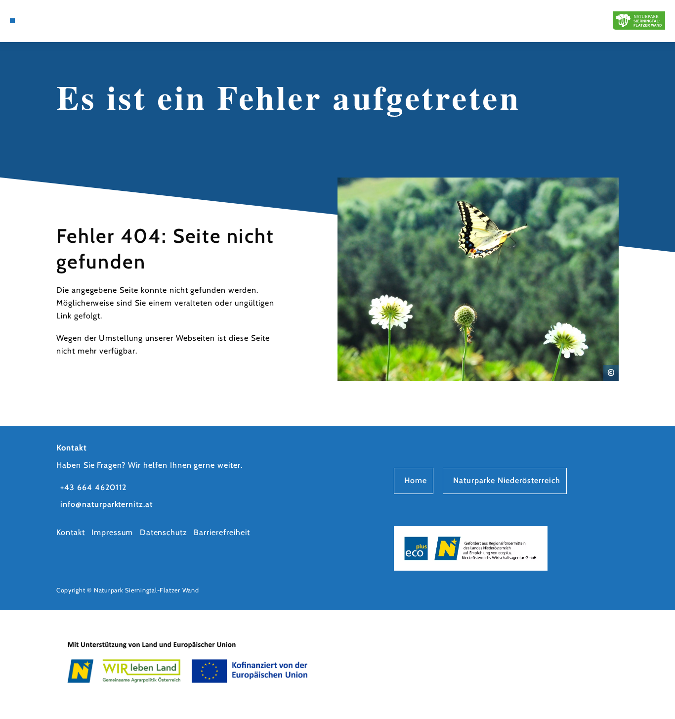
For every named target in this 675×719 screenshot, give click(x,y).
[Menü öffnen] (12, 20)
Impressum (112, 532)
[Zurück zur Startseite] (639, 20)
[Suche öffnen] (35, 20)
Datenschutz (164, 532)
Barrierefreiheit (222, 532)
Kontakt (70, 532)
